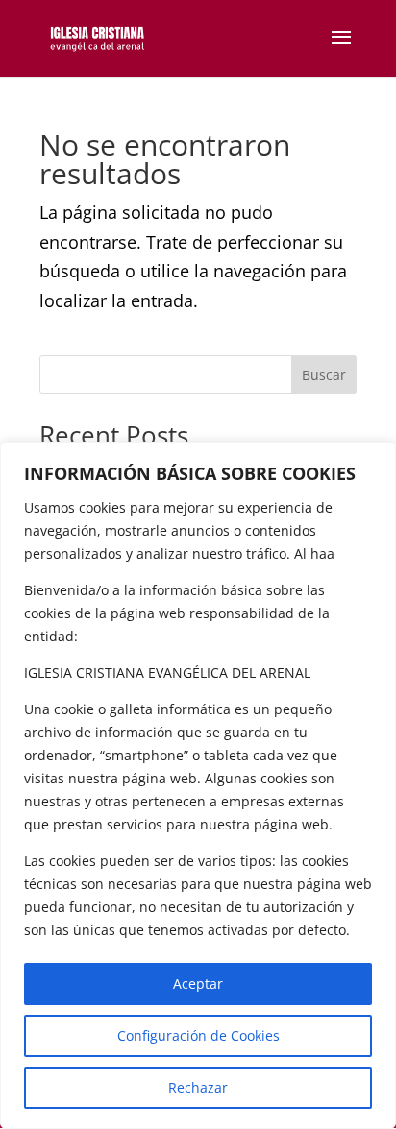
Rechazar (198, 1087)
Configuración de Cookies (198, 1035)
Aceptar (198, 983)
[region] (198, 785)
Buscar (324, 375)
